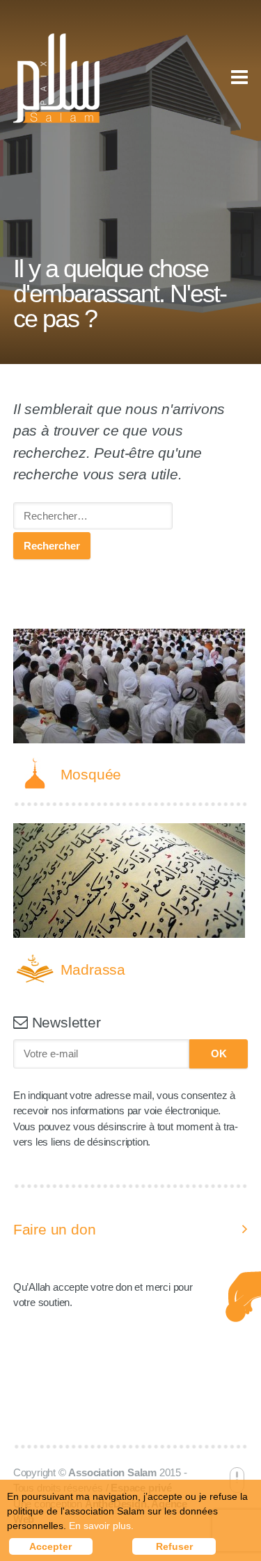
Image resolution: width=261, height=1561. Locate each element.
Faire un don (54, 1229)
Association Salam (112, 1472)
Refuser (174, 1546)
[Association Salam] (56, 78)
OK (219, 1053)
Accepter (50, 1546)
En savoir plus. (101, 1525)
